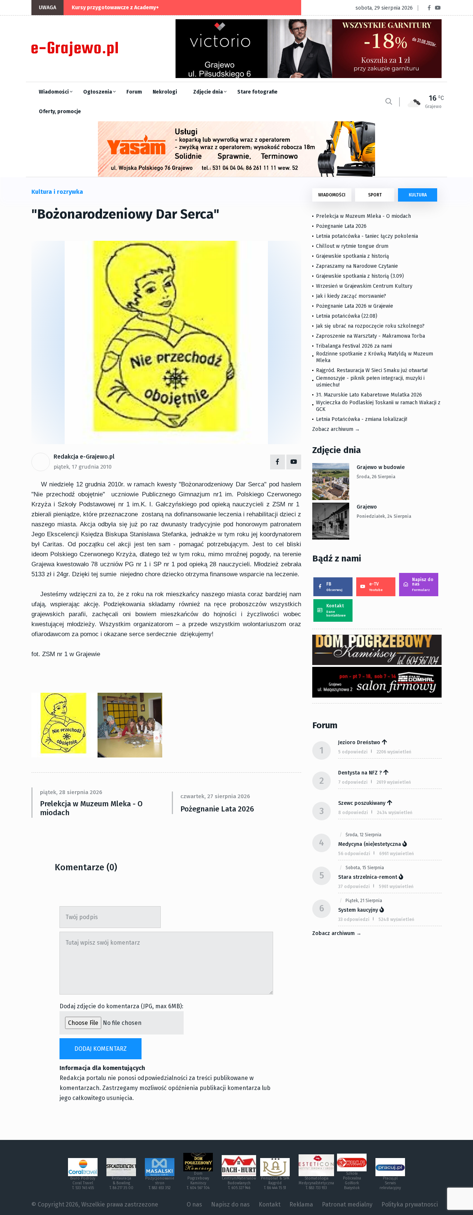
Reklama (301, 1204)
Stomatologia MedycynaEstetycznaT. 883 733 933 (316, 1183)
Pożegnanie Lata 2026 (217, 808)
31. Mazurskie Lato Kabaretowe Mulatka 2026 (369, 395)
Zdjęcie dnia (208, 92)
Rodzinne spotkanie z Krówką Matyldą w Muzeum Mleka (374, 357)
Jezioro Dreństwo (359, 742)
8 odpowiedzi (353, 812)
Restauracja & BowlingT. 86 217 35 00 (121, 1183)
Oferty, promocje (60, 111)
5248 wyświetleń (396, 919)
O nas (194, 1204)
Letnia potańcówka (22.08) (346, 316)
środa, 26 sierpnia (376, 476)
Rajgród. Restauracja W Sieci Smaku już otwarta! (372, 370)
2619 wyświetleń (394, 782)
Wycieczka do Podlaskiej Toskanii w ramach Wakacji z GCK (378, 405)
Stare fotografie (257, 92)
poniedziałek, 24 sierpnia (384, 516)
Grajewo (367, 507)
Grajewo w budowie (381, 467)
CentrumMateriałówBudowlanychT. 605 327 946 (239, 1183)
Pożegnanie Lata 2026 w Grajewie (354, 306)
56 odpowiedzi (354, 853)
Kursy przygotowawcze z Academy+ (115, 7)
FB (334, 586)
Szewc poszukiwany (361, 803)
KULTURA (418, 195)
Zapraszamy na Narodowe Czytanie (357, 266)
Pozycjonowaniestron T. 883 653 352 (159, 1183)
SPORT (375, 195)
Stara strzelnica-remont (367, 877)
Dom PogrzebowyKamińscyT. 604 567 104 (198, 1180)
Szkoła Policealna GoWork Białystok (352, 1180)
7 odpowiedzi (353, 782)
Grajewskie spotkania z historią (352, 256)
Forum (134, 92)
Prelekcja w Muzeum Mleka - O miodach (91, 808)
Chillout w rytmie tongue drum (352, 246)
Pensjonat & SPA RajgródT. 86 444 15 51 (275, 1183)
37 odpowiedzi (354, 886)
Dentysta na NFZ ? (360, 773)
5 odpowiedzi (353, 752)
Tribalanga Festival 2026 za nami (354, 346)
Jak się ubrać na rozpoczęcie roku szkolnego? (370, 326)
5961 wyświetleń (396, 886)
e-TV (376, 586)
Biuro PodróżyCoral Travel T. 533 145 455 (82, 1183)
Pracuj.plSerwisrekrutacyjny (390, 1183)
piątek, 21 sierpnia (364, 900)
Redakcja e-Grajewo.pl (84, 456)
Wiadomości (54, 92)
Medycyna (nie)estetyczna (369, 844)
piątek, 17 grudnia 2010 (83, 466)
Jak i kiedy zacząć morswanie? (351, 296)
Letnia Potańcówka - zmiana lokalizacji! (361, 419)
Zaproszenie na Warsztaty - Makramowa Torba (370, 336)
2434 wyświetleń (394, 812)
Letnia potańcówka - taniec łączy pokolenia (367, 236)
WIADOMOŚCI (332, 195)
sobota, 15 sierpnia (365, 867)
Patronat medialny (347, 1204)
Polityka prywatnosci (409, 1204)
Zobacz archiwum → (336, 429)
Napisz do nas (422, 584)
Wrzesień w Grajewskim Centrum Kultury (364, 286)
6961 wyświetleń (396, 853)
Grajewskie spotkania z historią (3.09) (360, 276)
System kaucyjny (358, 910)
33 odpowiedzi (354, 919)
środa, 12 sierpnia (363, 834)
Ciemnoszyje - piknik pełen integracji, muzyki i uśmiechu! (370, 381)
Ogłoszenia (98, 92)
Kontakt (336, 610)
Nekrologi (165, 92)
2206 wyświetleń (394, 752)
